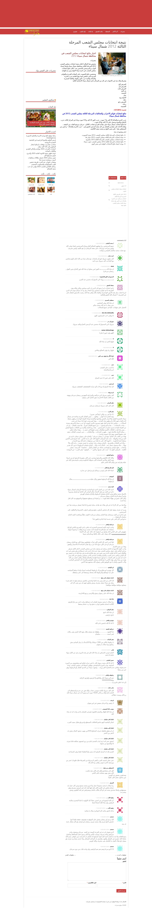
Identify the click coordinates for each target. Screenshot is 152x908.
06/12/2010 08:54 (101, 455)
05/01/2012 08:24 (107, 347)
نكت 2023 (50, 185)
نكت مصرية (41, 185)
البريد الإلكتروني (91, 882)
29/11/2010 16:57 (98, 728)
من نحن (109, 901)
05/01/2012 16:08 (101, 285)
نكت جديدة (31, 185)
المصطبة (107, 31)
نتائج (125, 205)
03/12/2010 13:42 (96, 590)
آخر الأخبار (115, 31)
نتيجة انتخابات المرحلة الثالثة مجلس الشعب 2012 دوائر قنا (104, 137)
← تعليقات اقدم (70, 855)
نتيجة (122, 205)
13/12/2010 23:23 (104, 384)
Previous (113, 178)
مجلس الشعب (116, 203)
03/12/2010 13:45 (96, 578)
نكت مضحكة (41, 194)
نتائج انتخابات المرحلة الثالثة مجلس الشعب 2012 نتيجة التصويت (103, 135)
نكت (51, 194)
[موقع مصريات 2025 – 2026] (32, 36)
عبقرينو (75, 31)
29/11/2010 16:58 (98, 719)
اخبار (122, 194)
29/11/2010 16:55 (98, 738)
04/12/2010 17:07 (104, 476)
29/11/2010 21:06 (97, 709)
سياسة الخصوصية (101, 901)
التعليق (124, 861)
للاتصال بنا (123, 901)
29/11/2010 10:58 (105, 829)
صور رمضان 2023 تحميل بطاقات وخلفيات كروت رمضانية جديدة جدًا (42, 159)
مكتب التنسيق (99, 31)
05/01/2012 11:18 (96, 313)
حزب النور (119, 201)
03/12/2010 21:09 (102, 567)
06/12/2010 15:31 (102, 411)
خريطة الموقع (116, 901)
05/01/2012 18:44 (105, 266)
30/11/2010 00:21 (102, 688)
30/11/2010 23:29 (101, 660)
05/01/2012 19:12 (102, 256)
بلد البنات (90, 31)
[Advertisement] (76, 15)
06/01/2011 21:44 (106, 375)
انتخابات (124, 199)
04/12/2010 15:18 (103, 487)
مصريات (123, 31)
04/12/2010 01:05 (100, 539)
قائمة (121, 203)
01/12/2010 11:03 (102, 639)
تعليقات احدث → (120, 855)
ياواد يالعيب (83, 31)
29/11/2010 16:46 (98, 768)
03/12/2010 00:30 (104, 599)
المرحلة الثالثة (118, 196)
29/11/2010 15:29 (104, 783)
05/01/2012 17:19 (94, 277)
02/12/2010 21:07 (101, 609)
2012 (125, 194)
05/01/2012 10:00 (96, 330)
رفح (115, 201)
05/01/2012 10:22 (102, 321)
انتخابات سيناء (122, 189)
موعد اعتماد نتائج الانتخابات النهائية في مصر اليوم (108, 144)
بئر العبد (120, 199)
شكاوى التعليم (48, 100)
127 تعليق (123, 186)
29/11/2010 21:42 (105, 700)
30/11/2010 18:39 (100, 675)
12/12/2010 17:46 (103, 392)
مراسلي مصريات (90, 901)
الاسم (124, 882)
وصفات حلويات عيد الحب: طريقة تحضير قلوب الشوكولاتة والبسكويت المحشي (43, 163)
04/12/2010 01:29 (100, 524)
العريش (118, 194)
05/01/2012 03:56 (93, 356)
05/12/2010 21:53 (99, 468)
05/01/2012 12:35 (99, 300)
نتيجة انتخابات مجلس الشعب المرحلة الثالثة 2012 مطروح (105, 139)
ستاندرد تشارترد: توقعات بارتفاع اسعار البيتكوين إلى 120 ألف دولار (43, 145)
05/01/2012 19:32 (100, 243)
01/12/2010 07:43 (106, 650)
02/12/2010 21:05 (101, 620)
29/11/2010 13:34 (100, 808)
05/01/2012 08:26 (107, 339)
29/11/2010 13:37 (100, 798)
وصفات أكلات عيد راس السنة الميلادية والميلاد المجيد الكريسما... (42, 123)
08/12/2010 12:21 (102, 403)
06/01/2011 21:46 (106, 365)
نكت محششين (31, 194)
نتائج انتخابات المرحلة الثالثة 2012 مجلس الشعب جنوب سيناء (104, 142)
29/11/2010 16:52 (98, 757)
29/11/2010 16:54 (98, 749)
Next (122, 178)
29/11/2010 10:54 (105, 846)
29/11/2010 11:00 (105, 817)
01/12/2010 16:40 (100, 629)
